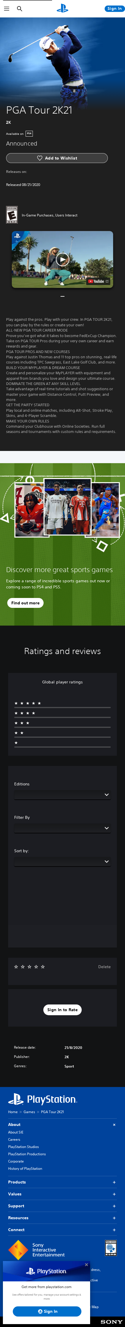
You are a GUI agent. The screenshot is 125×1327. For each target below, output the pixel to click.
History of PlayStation (25, 1168)
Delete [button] (104, 966)
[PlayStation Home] (62, 9)
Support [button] (16, 1205)
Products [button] (17, 1182)
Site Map (92, 1306)
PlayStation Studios (23, 1146)
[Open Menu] (6, 8)
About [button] (14, 1124)
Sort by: (21, 850)
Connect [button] (16, 1229)
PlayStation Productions (27, 1154)
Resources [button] (18, 1217)
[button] (62, 259)
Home (13, 1111)
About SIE (15, 1132)
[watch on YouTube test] (98, 281)
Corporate (16, 1161)
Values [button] (15, 1194)
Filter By (22, 817)
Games (29, 1111)
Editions (22, 784)
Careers (14, 1139)
